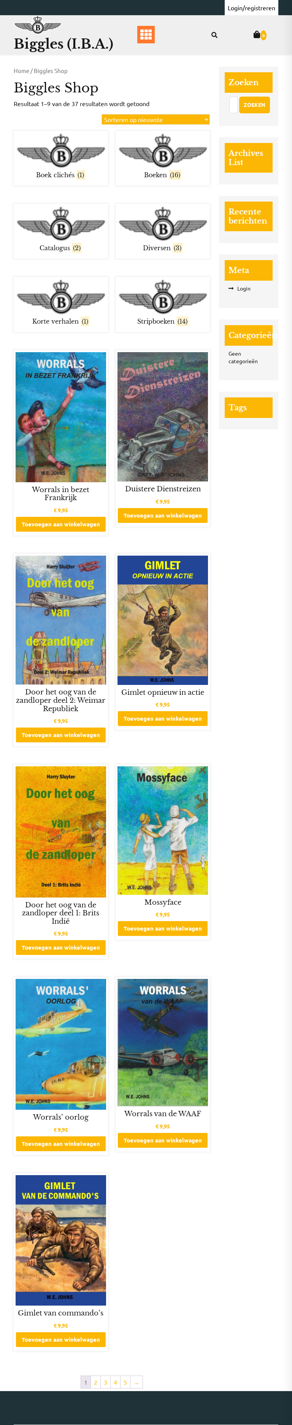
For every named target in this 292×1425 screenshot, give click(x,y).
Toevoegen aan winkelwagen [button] (61, 524)
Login (244, 288)
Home (21, 70)
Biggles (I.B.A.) (63, 44)
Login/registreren (251, 7)
